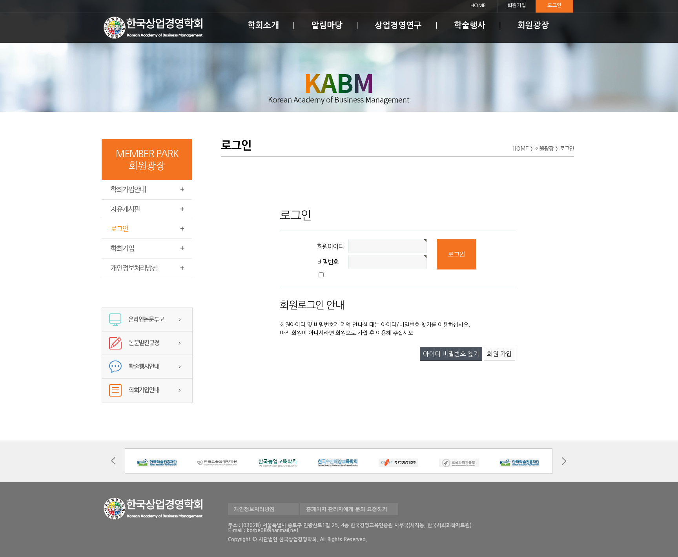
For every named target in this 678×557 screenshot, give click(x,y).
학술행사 (469, 25)
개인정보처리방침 (134, 268)
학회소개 (263, 25)
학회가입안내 (128, 190)
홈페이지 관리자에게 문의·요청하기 (346, 509)
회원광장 (533, 25)
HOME (478, 5)
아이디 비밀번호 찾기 (451, 354)
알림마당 (327, 25)
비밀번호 (327, 262)
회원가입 (516, 5)
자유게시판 (125, 209)
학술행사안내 (144, 366)
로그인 (554, 5)
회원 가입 (499, 354)
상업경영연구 (398, 25)
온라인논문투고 (146, 319)
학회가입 (122, 249)
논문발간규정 (144, 343)
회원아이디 (330, 246)
